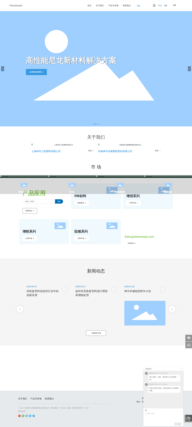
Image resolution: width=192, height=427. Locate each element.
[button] (93, 124)
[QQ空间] (30, 415)
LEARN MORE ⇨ (15, 72)
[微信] (23, 415)
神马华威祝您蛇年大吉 (137, 291)
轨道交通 (24, 192)
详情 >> (91, 151)
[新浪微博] (19, 415)
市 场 (96, 167)
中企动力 (63, 408)
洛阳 (69, 408)
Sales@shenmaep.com (139, 236)
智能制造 (120, 192)
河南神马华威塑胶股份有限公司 (115, 151)
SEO (87, 408)
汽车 (72, 192)
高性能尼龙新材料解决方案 (49, 59)
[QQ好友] (26, 415)
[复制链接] (33, 415)
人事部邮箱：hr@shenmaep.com (96, 375)
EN (165, 5)
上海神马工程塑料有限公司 (46, 151)
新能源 (168, 192)
